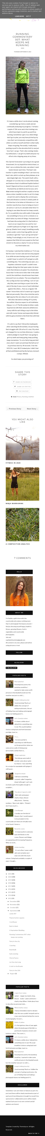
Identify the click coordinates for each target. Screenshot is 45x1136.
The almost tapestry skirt (22, 792)
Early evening (13, 954)
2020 (9, 877)
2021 (9, 874)
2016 (9, 889)
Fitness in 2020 (13, 463)
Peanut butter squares (16, 918)
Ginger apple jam (19, 755)
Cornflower (13, 922)
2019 (9, 880)
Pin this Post (24, 391)
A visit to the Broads (16, 966)
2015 (9, 892)
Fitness (19, 397)
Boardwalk (12, 949)
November (13, 904)
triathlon (31, 397)
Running (25, 397)
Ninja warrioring (14, 503)
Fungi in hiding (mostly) (21, 700)
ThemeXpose (24, 1126)
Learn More (19, 16)
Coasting (12, 945)
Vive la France (13, 958)
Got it (28, 16)
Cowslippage (18, 810)
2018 (9, 883)
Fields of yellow (19, 1022)
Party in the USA (14, 970)
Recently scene (19, 829)
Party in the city (14, 941)
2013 (9, 898)
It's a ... (16, 737)
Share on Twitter (24, 386)
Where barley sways (21, 1008)
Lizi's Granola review (21, 718)
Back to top (33, 1133)
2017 (9, 886)
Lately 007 (12, 914)
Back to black (13, 926)
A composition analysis (18, 544)
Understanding (19, 847)
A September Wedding (16, 930)
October (12, 907)
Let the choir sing (15, 962)
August (12, 973)
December (13, 901)
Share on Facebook (23, 382)
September (13, 911)
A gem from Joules (20, 993)
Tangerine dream (19, 773)
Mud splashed (19, 681)
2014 (9, 895)
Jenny (14, 305)
